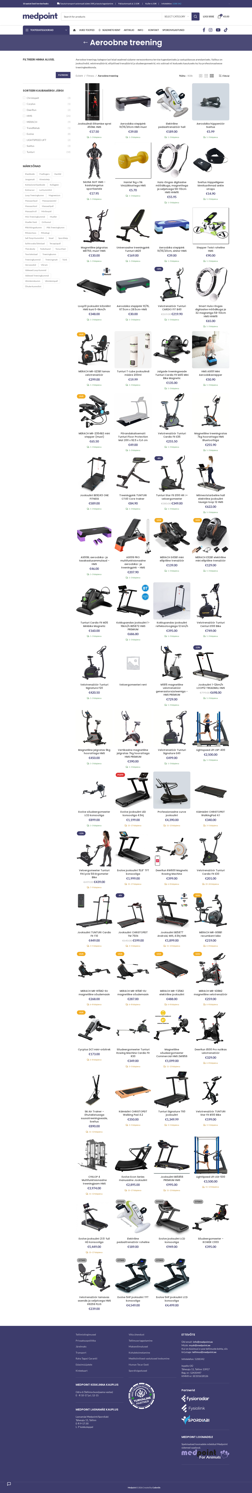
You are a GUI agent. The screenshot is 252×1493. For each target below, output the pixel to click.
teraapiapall (55, 243)
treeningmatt (51, 259)
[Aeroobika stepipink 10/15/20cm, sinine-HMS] (171, 225)
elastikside (30, 174)
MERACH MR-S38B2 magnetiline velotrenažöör (210, 992)
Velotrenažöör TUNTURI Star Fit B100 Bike (211, 1113)
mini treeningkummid (35, 216)
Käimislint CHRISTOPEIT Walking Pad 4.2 (133, 1113)
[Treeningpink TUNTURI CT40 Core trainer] (133, 473)
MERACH (32, 121)
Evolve (30, 133)
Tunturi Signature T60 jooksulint (171, 1113)
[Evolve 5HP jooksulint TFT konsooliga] (133, 1275)
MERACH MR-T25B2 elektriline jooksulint (171, 992)
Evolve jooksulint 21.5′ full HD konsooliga (94, 1240)
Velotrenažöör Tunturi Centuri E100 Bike (211, 624)
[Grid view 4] (212, 76)
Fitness (90, 75)
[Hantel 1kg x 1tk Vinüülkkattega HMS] (133, 160)
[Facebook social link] (204, 30)
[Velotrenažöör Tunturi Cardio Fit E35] (171, 411)
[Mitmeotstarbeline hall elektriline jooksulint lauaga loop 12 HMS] (210, 473)
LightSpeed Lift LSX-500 (210, 1177)
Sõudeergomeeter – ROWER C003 (210, 1240)
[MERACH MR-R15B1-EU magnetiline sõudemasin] (133, 969)
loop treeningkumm (34, 195)
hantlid (57, 174)
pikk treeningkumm (55, 227)
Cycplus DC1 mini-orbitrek (94, 1049)
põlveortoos (30, 233)
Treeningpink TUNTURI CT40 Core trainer (133, 497)
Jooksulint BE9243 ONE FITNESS (94, 497)
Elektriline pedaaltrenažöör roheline (133, 1240)
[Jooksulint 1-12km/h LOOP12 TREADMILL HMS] (210, 662)
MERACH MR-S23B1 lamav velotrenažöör (94, 373)
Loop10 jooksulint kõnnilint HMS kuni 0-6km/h (94, 307)
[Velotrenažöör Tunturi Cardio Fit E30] (210, 848)
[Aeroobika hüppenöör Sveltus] (210, 101)
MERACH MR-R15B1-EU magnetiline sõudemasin (133, 992)
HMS (29, 115)
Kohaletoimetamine (139, 1352)
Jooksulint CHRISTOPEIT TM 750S (133, 934)
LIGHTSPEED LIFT (36, 139)
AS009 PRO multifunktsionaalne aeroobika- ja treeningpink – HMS (133, 562)
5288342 (199, 1358)
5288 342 (177, 3)
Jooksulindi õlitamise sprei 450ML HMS (94, 125)
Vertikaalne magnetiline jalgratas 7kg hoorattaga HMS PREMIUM (133, 753)
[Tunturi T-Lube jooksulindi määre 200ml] (133, 349)
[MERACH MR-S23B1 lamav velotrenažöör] (94, 349)
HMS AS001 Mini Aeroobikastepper (210, 373)
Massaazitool (31, 206)
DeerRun (31, 109)
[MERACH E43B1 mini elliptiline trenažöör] (171, 535)
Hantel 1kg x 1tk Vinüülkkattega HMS (133, 184)
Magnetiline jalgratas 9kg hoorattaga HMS (94, 751)
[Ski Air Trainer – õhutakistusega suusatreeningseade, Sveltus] (94, 1089)
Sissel (51, 238)
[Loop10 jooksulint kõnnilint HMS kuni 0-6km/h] (94, 284)
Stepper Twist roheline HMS (211, 249)
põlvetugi (45, 233)
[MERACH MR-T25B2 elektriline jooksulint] (171, 969)
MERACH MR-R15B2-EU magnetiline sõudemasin (94, 992)
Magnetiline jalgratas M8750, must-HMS (94, 249)
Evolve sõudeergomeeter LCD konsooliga (94, 813)
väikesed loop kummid (35, 270)
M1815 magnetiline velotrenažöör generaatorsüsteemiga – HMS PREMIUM (172, 690)
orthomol (46, 222)
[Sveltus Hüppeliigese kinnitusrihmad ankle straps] (210, 160)
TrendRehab (33, 127)
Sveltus (30, 145)
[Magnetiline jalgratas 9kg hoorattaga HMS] (94, 728)
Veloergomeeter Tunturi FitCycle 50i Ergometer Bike (94, 874)
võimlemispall (51, 281)
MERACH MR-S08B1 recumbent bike (210, 934)
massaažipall (48, 206)
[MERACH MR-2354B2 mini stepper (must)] (94, 411)
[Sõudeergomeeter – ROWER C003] (210, 1217)
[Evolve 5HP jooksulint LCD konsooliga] (171, 1275)
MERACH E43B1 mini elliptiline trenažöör (172, 559)
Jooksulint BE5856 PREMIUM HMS (172, 1178)
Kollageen (54, 184)
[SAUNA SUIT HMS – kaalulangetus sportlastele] (94, 160)
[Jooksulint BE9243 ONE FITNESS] (94, 473)
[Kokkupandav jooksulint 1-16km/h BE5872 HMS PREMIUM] (133, 601)
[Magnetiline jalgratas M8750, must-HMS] (94, 225)
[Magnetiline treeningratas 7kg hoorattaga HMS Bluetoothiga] (210, 411)
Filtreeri (63, 75)
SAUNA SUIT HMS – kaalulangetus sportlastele (94, 185)
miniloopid (46, 211)
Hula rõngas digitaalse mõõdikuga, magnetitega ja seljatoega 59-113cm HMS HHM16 (172, 187)
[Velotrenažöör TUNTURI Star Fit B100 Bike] (210, 1089)
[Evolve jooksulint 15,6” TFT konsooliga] (133, 848)
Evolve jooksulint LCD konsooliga (172, 1240)
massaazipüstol (49, 200)
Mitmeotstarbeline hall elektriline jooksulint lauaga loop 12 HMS (210, 499)
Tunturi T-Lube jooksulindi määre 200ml (133, 373)
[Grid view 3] (206, 76)
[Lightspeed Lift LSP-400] (210, 728)
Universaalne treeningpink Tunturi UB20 (133, 249)
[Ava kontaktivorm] (9, 1484)
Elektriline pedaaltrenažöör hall (171, 125)
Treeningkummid (33, 259)
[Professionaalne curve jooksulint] (171, 790)
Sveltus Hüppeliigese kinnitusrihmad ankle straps (211, 186)
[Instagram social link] (210, 30)
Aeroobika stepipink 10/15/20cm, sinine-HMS (172, 249)
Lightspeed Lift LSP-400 (210, 750)
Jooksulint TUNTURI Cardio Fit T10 (94, 934)
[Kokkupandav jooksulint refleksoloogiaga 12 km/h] (171, 601)
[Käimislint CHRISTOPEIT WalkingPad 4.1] (210, 790)
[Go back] (85, 42)
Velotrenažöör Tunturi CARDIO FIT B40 (172, 307)
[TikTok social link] (225, 30)
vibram (44, 265)
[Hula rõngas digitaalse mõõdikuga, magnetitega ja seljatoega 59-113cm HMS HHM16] (171, 160)
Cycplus (31, 103)
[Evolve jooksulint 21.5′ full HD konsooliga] (94, 1217)
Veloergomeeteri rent (133, 684)
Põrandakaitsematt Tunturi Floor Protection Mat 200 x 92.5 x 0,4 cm (133, 437)
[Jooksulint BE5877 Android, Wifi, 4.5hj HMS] (171, 910)
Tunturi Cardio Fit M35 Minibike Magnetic (94, 624)
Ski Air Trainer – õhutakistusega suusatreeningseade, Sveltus (94, 1116)
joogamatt (30, 179)
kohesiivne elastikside (35, 184)
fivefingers (44, 174)
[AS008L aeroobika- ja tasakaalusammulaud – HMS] (94, 535)
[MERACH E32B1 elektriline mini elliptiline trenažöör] (210, 535)
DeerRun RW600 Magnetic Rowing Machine (172, 872)
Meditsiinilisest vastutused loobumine (149, 1358)
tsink (64, 259)
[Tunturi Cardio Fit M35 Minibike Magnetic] (94, 601)
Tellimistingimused (86, 1334)
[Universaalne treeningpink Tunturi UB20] (133, 225)
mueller (53, 216)
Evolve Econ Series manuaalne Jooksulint (133, 1178)
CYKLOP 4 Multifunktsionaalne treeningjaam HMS (94, 1180)
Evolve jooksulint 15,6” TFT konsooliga (133, 872)
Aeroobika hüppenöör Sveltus (211, 125)
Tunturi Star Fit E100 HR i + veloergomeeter (172, 497)
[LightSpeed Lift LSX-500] (210, 1155)
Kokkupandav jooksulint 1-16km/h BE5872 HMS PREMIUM (133, 626)
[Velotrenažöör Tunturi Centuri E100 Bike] (210, 601)
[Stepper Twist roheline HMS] (210, 225)
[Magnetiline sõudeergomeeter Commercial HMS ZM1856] (171, 1027)
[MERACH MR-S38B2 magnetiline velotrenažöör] (210, 969)
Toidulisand (45, 249)
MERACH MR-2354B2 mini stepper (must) (94, 435)
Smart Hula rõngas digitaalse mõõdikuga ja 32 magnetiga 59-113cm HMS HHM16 (210, 311)
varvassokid (30, 265)
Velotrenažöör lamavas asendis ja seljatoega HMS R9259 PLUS (94, 1300)
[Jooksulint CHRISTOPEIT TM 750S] (133, 910)
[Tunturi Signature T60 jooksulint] (171, 1089)
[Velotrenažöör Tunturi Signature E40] (171, 728)
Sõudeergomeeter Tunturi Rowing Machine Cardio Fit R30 (133, 1053)
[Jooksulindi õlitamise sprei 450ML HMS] (94, 101)
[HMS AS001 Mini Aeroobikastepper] (210, 349)
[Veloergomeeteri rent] (133, 662)
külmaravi (29, 190)
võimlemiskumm (32, 281)
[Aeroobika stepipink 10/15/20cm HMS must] (133, 101)
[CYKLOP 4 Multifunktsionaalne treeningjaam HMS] (94, 1155)
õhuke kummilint (33, 286)
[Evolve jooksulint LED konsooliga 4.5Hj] (133, 790)
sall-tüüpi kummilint (34, 238)
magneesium (54, 195)
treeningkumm (49, 254)
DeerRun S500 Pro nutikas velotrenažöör (211, 1051)
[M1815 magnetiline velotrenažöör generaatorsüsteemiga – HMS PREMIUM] (171, 662)
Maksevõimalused (138, 1346)
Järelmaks (81, 1346)
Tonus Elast (60, 249)
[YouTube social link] (218, 30)
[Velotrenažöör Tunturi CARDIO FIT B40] (171, 284)
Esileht (79, 75)
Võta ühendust (136, 1334)
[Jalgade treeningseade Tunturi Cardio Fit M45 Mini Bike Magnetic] (171, 349)
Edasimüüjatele (84, 1364)
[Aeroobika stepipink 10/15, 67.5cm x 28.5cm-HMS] (133, 284)
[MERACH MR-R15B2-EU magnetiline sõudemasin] (94, 969)
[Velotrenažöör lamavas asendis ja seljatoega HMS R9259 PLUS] (94, 1275)
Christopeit (33, 97)
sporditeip (63, 238)
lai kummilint (45, 190)
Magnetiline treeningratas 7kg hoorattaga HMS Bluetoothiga (210, 437)
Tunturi (31, 151)
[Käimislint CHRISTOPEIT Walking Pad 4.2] (133, 1089)
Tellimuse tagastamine (140, 1340)
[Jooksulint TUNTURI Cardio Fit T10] (94, 910)
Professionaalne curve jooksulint (172, 813)
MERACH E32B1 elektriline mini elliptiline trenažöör (210, 559)
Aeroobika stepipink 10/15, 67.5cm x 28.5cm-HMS (133, 307)
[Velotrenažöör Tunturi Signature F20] (94, 662)
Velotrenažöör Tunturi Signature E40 (172, 751)
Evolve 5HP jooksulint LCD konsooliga (172, 1298)
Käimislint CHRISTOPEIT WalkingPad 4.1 (210, 813)
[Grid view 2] (200, 76)
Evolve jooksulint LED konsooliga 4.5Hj (133, 813)
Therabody (30, 249)
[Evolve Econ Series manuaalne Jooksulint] (133, 1155)
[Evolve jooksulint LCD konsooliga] (171, 1217)
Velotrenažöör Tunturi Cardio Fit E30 (211, 872)
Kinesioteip (44, 179)
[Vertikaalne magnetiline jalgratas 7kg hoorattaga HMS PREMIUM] (133, 728)
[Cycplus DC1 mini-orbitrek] (94, 1027)
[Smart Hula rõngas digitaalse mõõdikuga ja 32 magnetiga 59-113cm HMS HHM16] (210, 284)
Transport (81, 1352)
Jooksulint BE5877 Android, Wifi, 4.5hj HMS (171, 934)
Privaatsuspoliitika (86, 1340)
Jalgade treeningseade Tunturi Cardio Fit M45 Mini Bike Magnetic (171, 375)
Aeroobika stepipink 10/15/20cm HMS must (133, 125)
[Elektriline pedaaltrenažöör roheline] (133, 1217)
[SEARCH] (196, 16)
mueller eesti (31, 222)
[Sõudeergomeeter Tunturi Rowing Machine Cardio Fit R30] (133, 1027)
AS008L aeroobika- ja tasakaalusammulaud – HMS (94, 561)
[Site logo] (40, 16)
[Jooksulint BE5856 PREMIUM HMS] (171, 1155)
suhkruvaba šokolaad (35, 243)
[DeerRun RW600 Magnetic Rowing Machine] (171, 848)
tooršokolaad (31, 254)
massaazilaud (31, 200)
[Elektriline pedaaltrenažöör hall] (171, 101)
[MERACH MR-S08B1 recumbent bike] (210, 910)
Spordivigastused (138, 1370)
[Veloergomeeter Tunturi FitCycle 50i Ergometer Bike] (94, 848)
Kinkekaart (81, 1370)
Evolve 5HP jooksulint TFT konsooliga (133, 1298)
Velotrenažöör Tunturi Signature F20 (94, 686)
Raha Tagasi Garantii (86, 1358)
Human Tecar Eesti (139, 1364)
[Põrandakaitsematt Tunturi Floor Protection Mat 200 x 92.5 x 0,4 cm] (133, 411)
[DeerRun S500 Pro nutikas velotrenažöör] (210, 1027)
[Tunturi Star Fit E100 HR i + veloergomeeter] (171, 473)
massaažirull (31, 211)
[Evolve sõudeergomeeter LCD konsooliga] (94, 790)
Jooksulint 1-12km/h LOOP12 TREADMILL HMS (211, 686)
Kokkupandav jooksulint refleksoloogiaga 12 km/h (172, 624)
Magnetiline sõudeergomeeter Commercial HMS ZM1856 (171, 1053)
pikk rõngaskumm (33, 227)
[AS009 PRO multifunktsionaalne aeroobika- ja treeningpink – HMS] (133, 535)
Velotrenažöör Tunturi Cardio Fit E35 (172, 435)
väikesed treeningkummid (37, 275)
